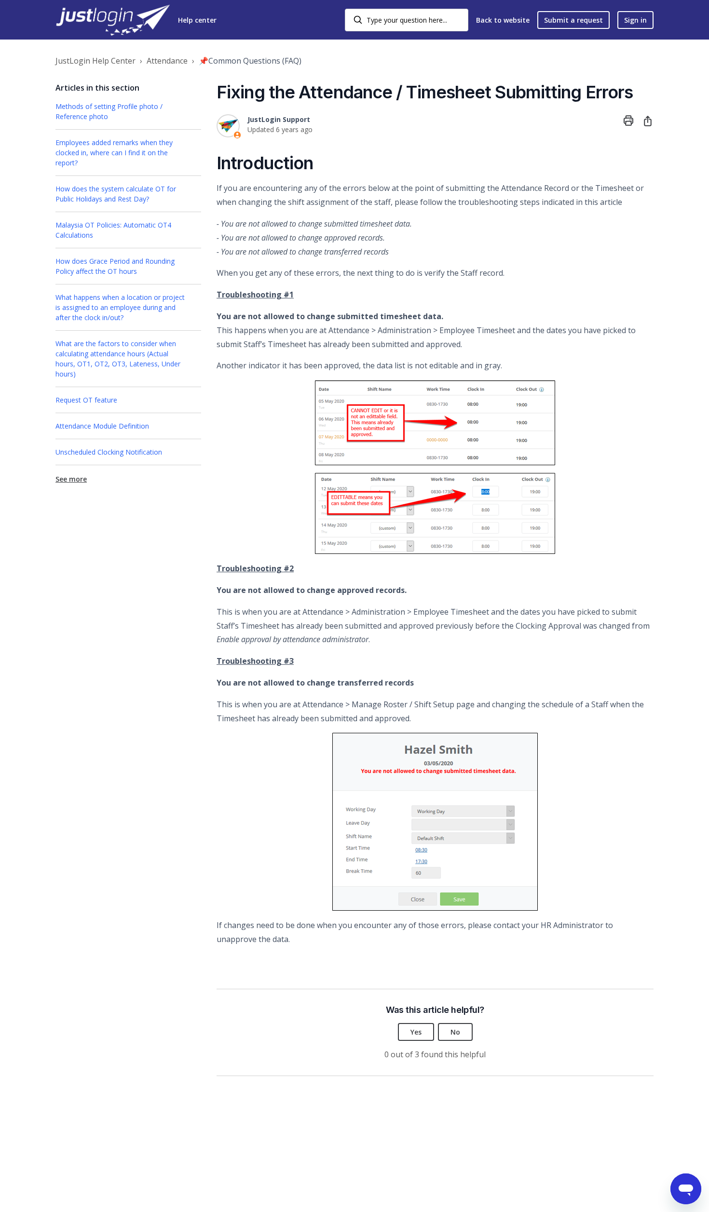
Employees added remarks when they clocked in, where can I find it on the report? (114, 152)
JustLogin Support (278, 119)
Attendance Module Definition (102, 426)
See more (71, 479)
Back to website (503, 20)
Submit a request (573, 20)
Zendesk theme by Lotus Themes (108, 1180)
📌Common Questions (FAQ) (250, 60)
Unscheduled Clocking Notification (108, 452)
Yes (416, 1032)
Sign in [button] (635, 20)
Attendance (167, 60)
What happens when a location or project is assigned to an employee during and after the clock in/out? (120, 307)
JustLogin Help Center (95, 60)
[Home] (112, 20)
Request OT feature (86, 399)
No (455, 1032)
